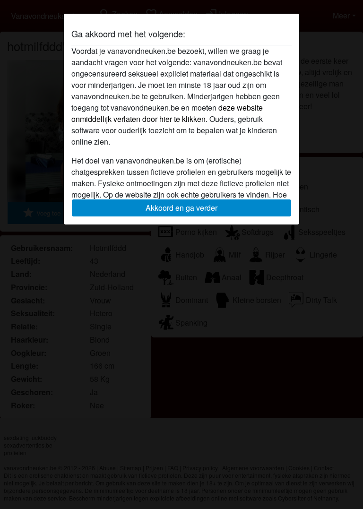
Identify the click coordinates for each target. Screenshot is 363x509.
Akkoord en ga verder (181, 207)
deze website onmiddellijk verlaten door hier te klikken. (167, 113)
